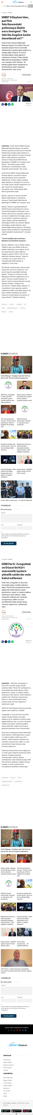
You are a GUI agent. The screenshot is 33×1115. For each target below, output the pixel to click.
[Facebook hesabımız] (8, 1030)
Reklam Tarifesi (7, 1080)
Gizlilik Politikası (7, 1085)
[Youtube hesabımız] (17, 1030)
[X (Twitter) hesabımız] (11, 1030)
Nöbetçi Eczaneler (8, 1065)
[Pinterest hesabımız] (20, 1030)
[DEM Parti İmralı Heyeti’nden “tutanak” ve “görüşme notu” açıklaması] (24, 411)
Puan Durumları (7, 1067)
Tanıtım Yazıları (7, 1083)
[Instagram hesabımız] (14, 1030)
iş (25, 304)
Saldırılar (19, 781)
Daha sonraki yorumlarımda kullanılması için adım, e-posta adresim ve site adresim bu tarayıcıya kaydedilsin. (15, 535)
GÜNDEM (28, 81)
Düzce (13, 777)
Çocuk (12, 304)
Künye (5, 1093)
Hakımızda (6, 1088)
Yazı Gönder (6, 1091)
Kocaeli (23, 308)
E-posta (20, 525)
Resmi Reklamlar (7, 1077)
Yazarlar (5, 1070)
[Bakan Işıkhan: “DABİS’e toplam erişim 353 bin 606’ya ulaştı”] (24, 461)
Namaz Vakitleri (7, 1062)
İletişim (5, 1096)
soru (11, 311)
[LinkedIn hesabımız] (22, 1030)
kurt (20, 777)
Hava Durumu (7, 1060)
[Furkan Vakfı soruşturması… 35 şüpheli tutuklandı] (16, 489)
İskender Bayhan (12, 308)
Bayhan (5, 304)
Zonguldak (6, 785)
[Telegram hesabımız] (25, 1030)
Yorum (3, 512)
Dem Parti (5, 777)
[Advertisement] (16, 126)
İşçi (4, 308)
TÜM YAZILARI (26, 75)
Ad (2, 525)
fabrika (20, 304)
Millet (4, 311)
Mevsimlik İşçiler (7, 781)
